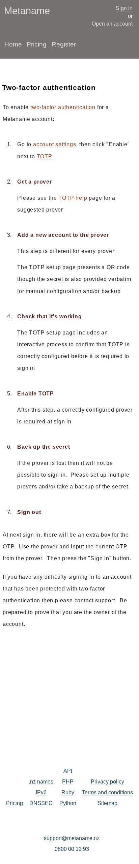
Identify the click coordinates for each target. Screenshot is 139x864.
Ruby (67, 792)
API (67, 771)
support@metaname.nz (72, 838)
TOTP (44, 156)
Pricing (37, 44)
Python (67, 803)
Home (13, 44)
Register (64, 44)
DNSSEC (41, 803)
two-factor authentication (62, 107)
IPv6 (41, 792)
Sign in (124, 8)
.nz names (41, 782)
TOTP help (72, 198)
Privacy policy (107, 782)
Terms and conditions (107, 792)
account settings (54, 144)
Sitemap (107, 803)
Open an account (112, 24)
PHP (68, 782)
